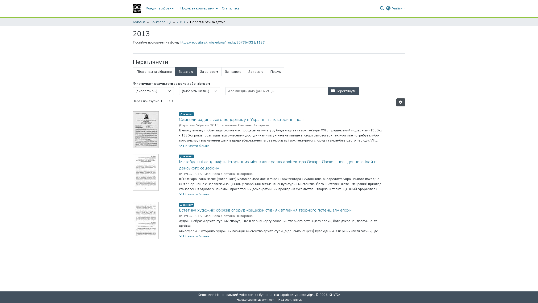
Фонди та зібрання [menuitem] (160, 8)
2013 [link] (181, 22)
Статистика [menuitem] (230, 8)
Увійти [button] (397, 8)
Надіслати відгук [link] (290, 300)
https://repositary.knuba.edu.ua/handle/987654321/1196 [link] (223, 42)
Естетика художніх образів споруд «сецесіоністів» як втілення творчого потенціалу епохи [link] (265, 210)
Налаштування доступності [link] (255, 300)
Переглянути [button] (345, 91)
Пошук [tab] (275, 71)
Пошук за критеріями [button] (197, 8)
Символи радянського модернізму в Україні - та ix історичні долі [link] (241, 119)
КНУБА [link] (334, 294)
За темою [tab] (255, 71)
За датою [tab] (186, 71)
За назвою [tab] (233, 71)
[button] (137, 8)
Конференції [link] (160, 22)
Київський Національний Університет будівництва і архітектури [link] (249, 294)
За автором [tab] (209, 71)
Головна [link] (139, 22)
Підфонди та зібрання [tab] (154, 71)
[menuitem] (198, 8)
